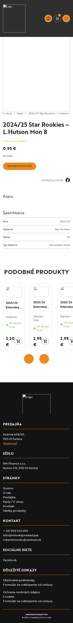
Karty (20, 113)
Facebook (10, 560)
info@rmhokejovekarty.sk (20, 535)
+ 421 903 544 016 (15, 530)
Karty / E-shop (13, 501)
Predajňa (9, 497)
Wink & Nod (45, 617)
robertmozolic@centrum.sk (22, 539)
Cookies (8, 596)
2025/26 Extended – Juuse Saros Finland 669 (14, 305)
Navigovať (10, 443)
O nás (7, 492)
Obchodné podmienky (19, 580)
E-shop (7, 113)
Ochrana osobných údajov (21, 592)
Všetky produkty (14, 510)
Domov (8, 488)
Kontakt (8, 506)
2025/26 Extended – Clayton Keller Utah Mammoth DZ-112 (41, 304)
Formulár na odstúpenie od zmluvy (27, 584)
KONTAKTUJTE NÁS (19, 166)
